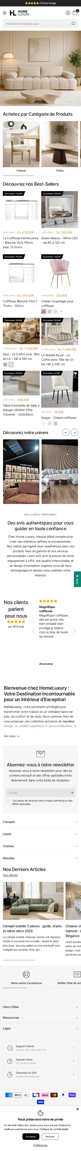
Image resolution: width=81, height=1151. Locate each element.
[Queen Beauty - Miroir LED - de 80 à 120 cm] (59, 209)
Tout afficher (10, 875)
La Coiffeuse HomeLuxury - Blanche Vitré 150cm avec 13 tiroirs (21, 242)
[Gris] (49, 311)
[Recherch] (73, 23)
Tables (60, 170)
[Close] (77, 1109)
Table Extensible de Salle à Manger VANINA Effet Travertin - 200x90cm (21, 410)
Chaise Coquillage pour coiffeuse (57, 303)
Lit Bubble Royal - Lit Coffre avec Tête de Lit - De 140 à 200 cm (58, 359)
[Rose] (43, 311)
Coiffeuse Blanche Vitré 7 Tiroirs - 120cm (20, 303)
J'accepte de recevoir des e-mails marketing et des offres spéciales (42, 802)
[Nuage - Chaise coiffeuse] (59, 389)
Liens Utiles (11, 1007)
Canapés (9, 822)
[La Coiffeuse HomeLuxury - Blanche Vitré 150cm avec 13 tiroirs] (21, 209)
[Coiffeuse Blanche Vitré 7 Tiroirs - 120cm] (21, 272)
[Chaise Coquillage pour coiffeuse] (59, 272)
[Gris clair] (5, 364)
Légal (6, 1028)
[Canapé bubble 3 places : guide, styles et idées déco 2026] (33, 901)
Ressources (11, 1017)
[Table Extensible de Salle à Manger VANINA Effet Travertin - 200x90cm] (21, 383)
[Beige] (55, 311)
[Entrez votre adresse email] (71, 792)
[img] (16, 621)
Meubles (9, 858)
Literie (7, 834)
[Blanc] (43, 423)
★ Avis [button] (77, 579)
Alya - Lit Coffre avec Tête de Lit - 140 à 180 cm (21, 356)
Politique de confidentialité (54, 1129)
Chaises (21, 170)
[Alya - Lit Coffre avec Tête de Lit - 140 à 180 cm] (21, 331)
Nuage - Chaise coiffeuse (58, 418)
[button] (34, 631)
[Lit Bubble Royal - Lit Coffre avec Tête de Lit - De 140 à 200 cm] (59, 331)
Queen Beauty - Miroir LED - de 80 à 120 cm (59, 240)
